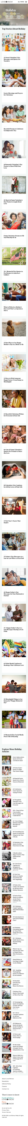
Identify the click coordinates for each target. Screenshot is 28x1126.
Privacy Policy (5, 1110)
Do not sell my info (7, 1108)
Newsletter (5, 1081)
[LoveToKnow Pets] (8, 1102)
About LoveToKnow (8, 1078)
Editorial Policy (6, 1084)
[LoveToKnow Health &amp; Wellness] (8, 1098)
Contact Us (5, 1089)
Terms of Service (6, 1112)
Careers (4, 1086)
